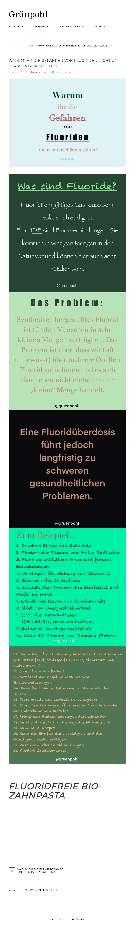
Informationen (69, 26)
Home (31, 46)
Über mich (41, 26)
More (98, 26)
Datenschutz (58, 919)
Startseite (16, 26)
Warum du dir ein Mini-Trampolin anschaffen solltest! (40, 870)
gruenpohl (41, 72)
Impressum (78, 919)
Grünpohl (28, 15)
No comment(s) (65, 72)
